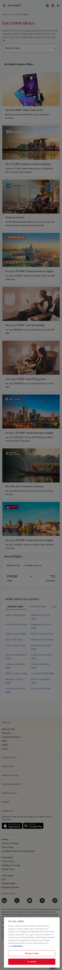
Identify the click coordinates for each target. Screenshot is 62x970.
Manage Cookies (32, 953)
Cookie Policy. (17, 946)
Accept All (32, 962)
